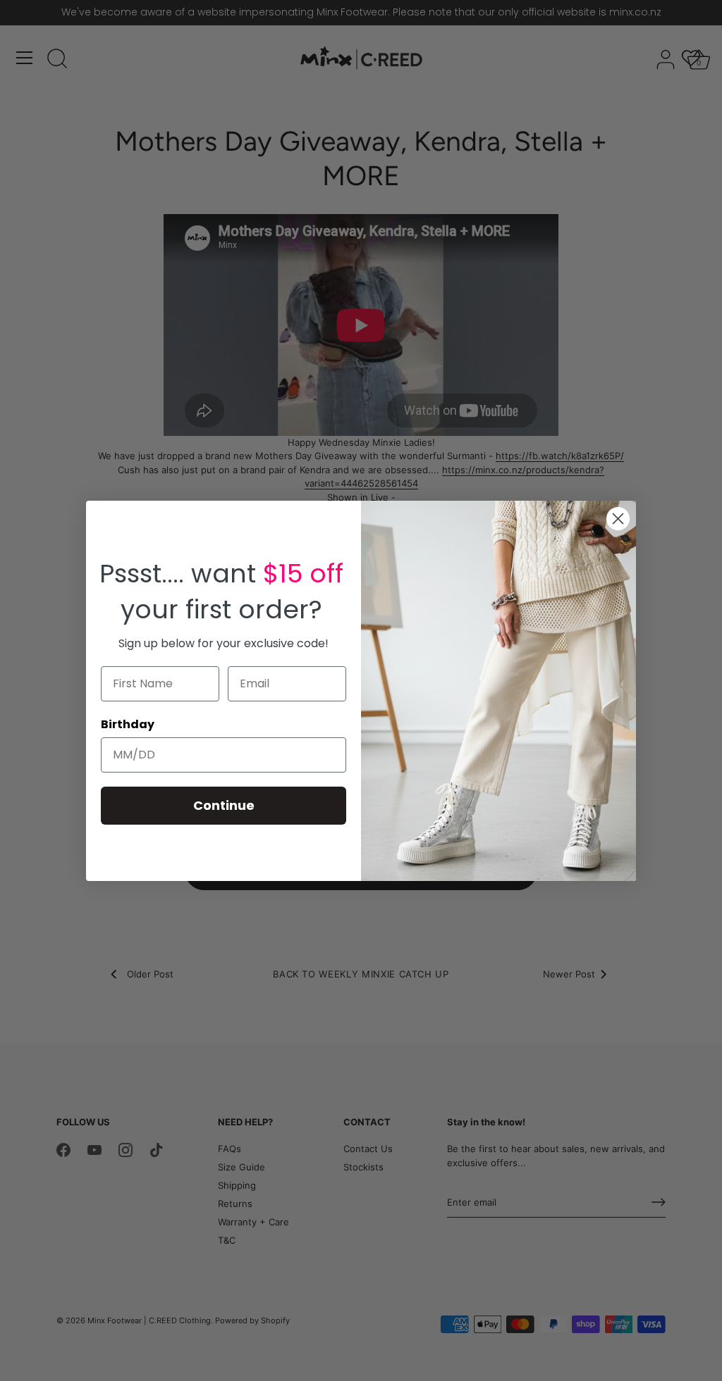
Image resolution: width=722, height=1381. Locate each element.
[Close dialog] (618, 518)
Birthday (127, 724)
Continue (224, 805)
